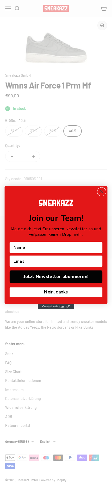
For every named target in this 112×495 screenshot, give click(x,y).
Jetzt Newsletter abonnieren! (55, 276)
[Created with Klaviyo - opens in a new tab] (56, 306)
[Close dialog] (102, 192)
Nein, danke (56, 292)
